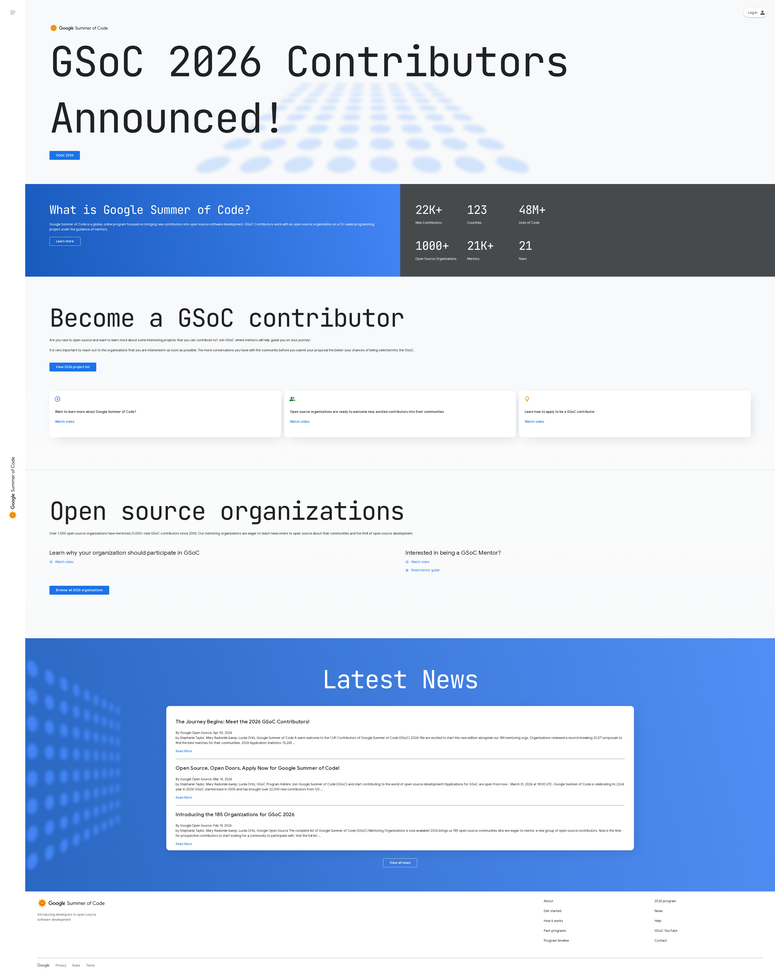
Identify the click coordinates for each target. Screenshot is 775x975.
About (548, 901)
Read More (184, 751)
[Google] (43, 965)
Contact (661, 941)
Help (658, 921)
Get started (552, 911)
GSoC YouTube (666, 931)
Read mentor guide (422, 570)
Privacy (61, 965)
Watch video (64, 422)
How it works (553, 921)
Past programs (555, 931)
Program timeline (556, 941)
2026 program (665, 901)
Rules (76, 965)
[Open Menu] (12, 12)
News (659, 911)
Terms (90, 965)
